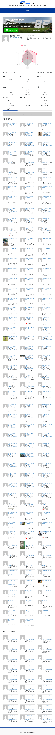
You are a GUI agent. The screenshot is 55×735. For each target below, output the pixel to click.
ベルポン (43, 154)
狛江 (43, 358)
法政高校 (43, 349)
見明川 (26, 436)
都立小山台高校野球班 (12, 417)
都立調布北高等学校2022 (46, 211)
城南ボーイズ (44, 417)
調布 (9, 145)
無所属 (26, 330)
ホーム (4, 728)
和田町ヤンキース (28, 339)
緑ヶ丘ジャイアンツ (28, 377)
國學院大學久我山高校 (29, 349)
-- (8, 126)
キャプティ (27, 614)
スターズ (43, 614)
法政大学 (26, 604)
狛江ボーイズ (27, 126)
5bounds (9, 135)
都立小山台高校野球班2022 (14, 37)
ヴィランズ (27, 230)
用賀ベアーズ (27, 446)
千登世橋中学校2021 (28, 135)
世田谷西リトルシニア (29, 565)
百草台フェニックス (11, 349)
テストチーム (10, 368)
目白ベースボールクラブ (12, 339)
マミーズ (26, 395)
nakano (26, 211)
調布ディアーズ (28, 252)
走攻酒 (26, 476)
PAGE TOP (53, 712)
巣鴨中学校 (27, 154)
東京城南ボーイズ (45, 504)
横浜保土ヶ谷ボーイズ (29, 545)
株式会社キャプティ (45, 162)
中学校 (9, 358)
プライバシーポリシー (11, 728)
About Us (17, 728)
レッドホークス (10, 230)
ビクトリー (44, 476)
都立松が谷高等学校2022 (46, 135)
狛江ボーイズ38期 (45, 230)
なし (43, 221)
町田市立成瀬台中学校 (12, 466)
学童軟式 (9, 555)
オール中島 (27, 427)
